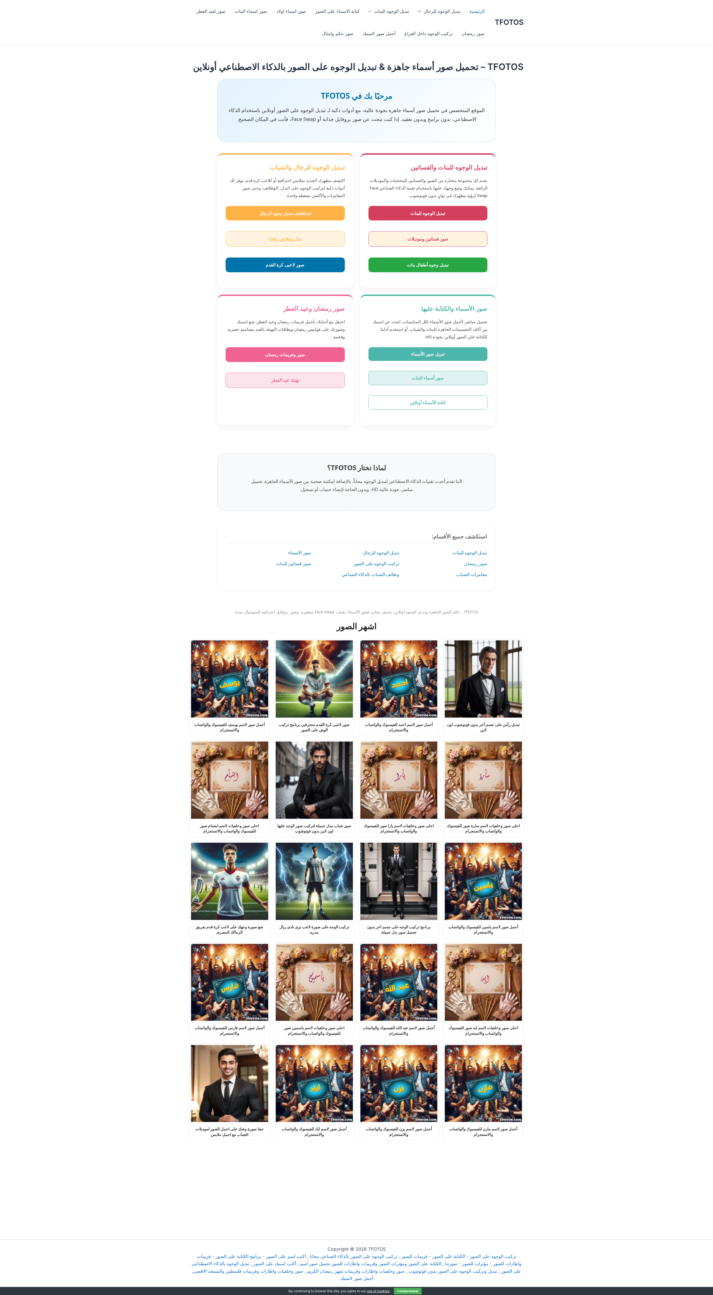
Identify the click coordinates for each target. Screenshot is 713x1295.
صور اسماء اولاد (291, 11)
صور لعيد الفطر (211, 11)
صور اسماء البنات (251, 11)
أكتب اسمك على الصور (274, 1263)
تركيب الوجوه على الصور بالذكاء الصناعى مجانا (353, 1256)
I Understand (407, 1291)
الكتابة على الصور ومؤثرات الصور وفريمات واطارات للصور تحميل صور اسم (370, 1263)
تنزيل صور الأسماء (428, 354)
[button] (421, 11)
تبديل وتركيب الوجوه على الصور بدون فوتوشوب (452, 1271)
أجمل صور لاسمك (378, 33)
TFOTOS (509, 22)
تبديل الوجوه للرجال (442, 11)
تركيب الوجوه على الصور (376, 563)
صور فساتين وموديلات (427, 239)
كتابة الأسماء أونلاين (428, 402)
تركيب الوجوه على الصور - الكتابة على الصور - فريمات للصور (458, 1256)
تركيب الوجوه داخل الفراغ (428, 33)
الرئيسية (477, 11)
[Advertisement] (356, 1182)
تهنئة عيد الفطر (285, 380)
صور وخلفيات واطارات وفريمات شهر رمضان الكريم (355, 1271)
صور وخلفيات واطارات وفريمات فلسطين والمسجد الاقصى (248, 1271)
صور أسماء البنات (428, 378)
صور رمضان (473, 33)
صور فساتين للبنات (293, 563)
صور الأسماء (299, 553)
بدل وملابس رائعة (285, 239)
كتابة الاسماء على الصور (337, 11)
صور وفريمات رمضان (285, 354)
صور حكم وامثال (337, 33)
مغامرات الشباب (471, 574)
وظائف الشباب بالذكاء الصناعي (370, 574)
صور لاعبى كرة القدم (285, 265)
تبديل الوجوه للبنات (391, 11)
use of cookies (378, 1291)
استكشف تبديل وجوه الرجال (285, 213)
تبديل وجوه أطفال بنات (428, 265)
